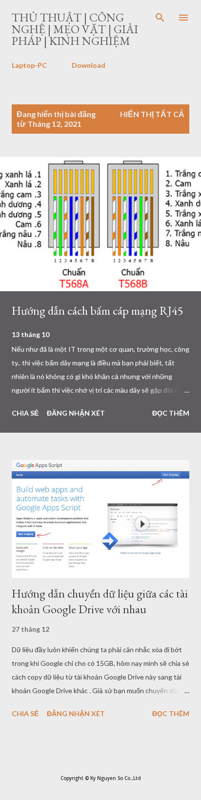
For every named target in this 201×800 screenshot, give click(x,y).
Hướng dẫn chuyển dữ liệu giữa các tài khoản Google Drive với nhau (100, 601)
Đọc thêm (170, 413)
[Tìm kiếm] (160, 17)
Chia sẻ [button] (25, 413)
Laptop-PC (29, 65)
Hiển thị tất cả (152, 114)
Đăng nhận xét (76, 413)
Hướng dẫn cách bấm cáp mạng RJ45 (97, 310)
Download (88, 65)
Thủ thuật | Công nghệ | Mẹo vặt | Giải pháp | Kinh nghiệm (75, 29)
